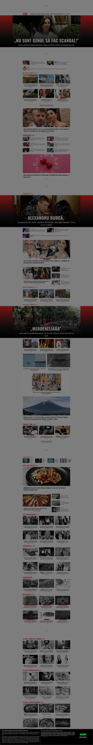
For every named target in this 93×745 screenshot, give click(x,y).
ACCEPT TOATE (83, 734)
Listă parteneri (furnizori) (45, 736)
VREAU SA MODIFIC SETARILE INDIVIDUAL (83, 737)
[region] (46, 737)
